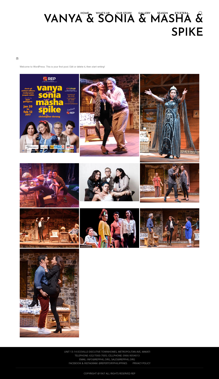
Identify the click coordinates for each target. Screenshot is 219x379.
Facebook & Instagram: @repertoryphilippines (98, 363)
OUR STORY (124, 13)
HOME (84, 13)
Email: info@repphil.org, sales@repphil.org (107, 359)
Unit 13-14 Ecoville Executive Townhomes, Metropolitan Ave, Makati (107, 351)
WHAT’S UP (103, 13)
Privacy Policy (141, 363)
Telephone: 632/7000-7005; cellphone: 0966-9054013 (107, 355)
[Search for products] (200, 13)
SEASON (162, 13)
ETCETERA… (182, 13)
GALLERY (144, 13)
